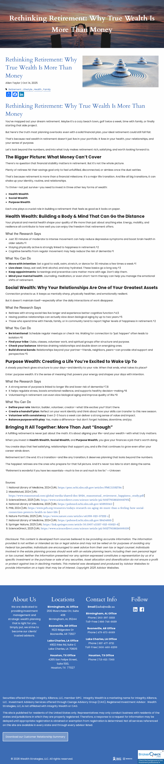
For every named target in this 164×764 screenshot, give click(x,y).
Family (47, 89)
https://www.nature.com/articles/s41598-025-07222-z (76, 516)
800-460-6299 (108, 647)
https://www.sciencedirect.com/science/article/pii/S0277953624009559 (85, 528)
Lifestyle (27, 89)
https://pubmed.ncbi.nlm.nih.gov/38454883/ (85, 520)
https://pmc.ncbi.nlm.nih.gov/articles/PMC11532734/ (90, 487)
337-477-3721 (106, 643)
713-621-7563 (106, 659)
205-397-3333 (106, 617)
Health (37, 89)
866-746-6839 (108, 621)
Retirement (15, 89)
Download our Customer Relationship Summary (35, 737)
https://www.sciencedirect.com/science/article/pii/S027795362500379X (85, 499)
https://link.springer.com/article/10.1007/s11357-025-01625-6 (80, 524)
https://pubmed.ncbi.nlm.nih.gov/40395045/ (85, 503)
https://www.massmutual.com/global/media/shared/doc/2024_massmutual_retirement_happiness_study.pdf (76, 495)
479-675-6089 (106, 632)
